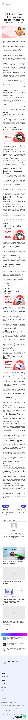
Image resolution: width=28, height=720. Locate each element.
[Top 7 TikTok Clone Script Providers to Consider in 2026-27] (4, 644)
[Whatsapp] (24, 716)
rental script (22, 67)
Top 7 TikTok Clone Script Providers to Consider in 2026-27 (15, 644)
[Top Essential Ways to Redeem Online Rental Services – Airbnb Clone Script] (14, 592)
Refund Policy (5, 680)
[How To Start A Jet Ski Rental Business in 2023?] (14, 553)
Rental (21, 22)
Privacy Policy (5, 676)
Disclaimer (4, 691)
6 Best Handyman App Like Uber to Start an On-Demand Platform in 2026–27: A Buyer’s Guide (16, 650)
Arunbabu (11, 22)
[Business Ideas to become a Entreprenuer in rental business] (14, 612)
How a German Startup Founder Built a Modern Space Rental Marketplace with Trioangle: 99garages (15, 638)
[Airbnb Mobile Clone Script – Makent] (14, 573)
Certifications (4, 687)
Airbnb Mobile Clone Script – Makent (13, 582)
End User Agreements (7, 684)
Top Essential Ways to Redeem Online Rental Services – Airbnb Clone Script (13, 601)
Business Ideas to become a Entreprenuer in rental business (13, 622)
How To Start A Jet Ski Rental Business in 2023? (13, 562)
